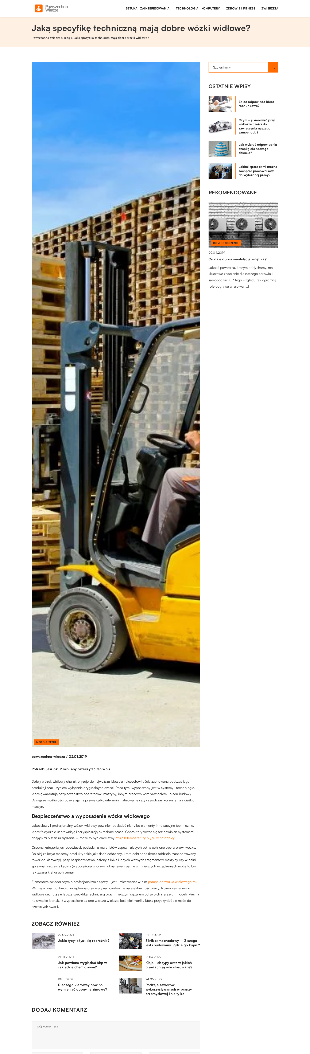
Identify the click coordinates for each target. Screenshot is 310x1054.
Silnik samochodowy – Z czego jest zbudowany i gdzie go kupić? (173, 942)
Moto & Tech (46, 742)
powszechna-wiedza (48, 756)
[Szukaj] (273, 67)
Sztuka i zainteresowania (148, 8)
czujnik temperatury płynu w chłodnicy (145, 838)
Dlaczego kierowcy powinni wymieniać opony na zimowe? (82, 987)
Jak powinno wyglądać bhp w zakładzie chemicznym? (82, 965)
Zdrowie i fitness (240, 8)
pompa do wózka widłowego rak (172, 882)
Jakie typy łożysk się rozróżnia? (84, 940)
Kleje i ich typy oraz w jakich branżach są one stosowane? (169, 965)
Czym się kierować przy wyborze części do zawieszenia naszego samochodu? (257, 126)
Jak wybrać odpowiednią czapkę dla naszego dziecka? (258, 149)
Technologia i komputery (198, 8)
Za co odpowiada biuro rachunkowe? (256, 104)
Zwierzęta (269, 8)
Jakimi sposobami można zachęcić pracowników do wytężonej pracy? (258, 171)
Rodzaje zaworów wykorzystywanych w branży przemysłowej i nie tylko (169, 989)
